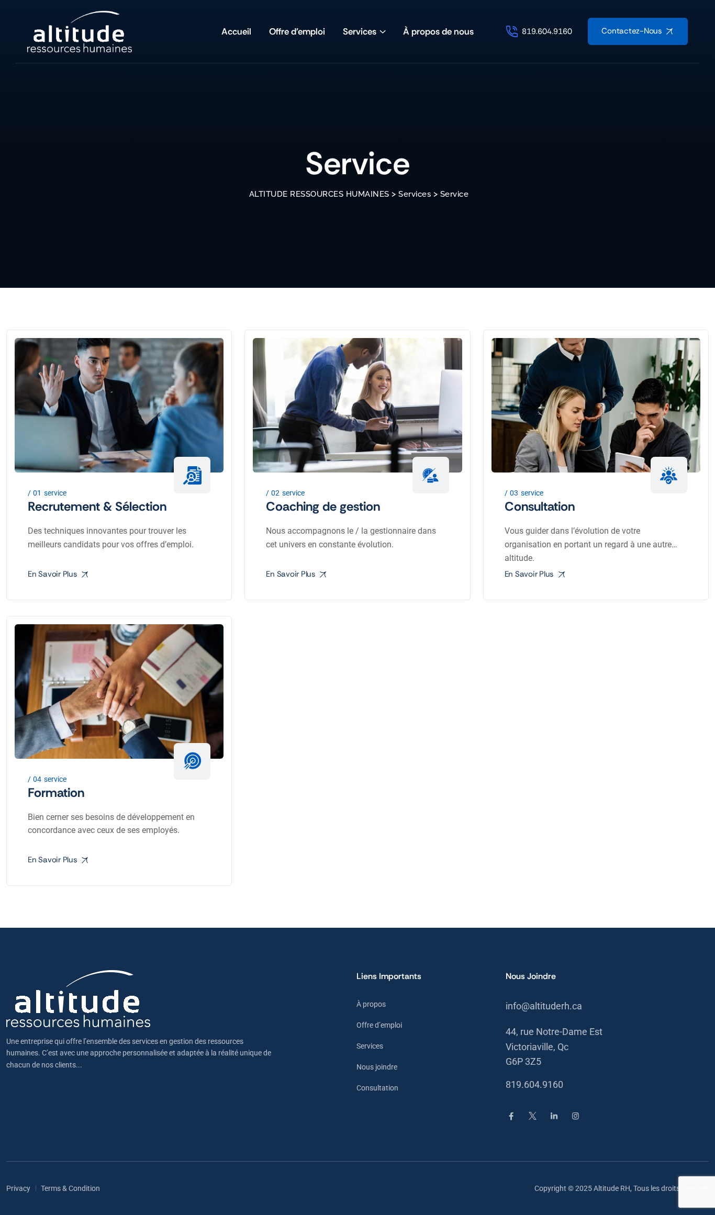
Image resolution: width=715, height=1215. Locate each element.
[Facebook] (511, 1116)
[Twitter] (532, 1116)
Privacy (18, 1188)
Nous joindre (376, 1067)
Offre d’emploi (297, 31)
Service (55, 493)
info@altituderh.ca (544, 1005)
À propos (371, 1004)
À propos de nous (438, 31)
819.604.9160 (534, 1084)
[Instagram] (575, 1116)
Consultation (540, 506)
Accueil (236, 31)
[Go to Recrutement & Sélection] (119, 405)
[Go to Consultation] (595, 405)
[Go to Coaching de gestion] (357, 405)
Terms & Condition (70, 1188)
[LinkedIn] (554, 1116)
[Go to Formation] (119, 691)
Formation (56, 792)
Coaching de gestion (323, 506)
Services (359, 31)
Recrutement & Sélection (97, 506)
